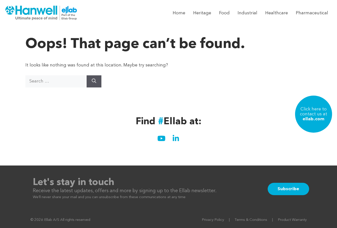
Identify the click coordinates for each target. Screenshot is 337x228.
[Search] (94, 81)
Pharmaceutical (312, 13)
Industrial (247, 13)
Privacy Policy (213, 220)
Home (179, 13)
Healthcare (276, 13)
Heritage (202, 13)
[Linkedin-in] (175, 138)
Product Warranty (292, 220)
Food (224, 13)
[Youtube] (161, 138)
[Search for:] (56, 81)
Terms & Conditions (251, 220)
